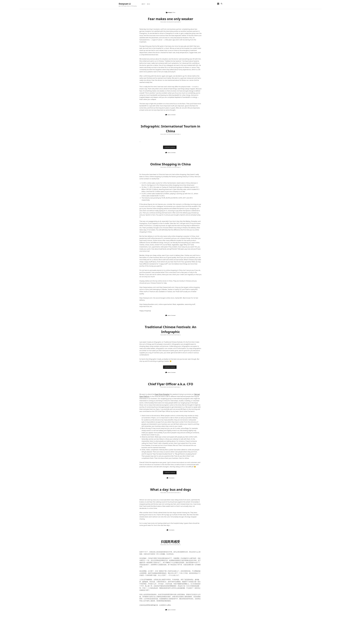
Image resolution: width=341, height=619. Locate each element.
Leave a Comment (171, 114)
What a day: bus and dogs (170, 489)
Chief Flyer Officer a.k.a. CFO (170, 384)
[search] (221, 3)
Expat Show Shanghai (162, 394)
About (143, 4)
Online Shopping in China (170, 164)
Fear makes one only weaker (170, 19)
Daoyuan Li (125, 3)
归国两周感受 (170, 541)
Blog (148, 4)
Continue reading (170, 147)
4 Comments (171, 478)
